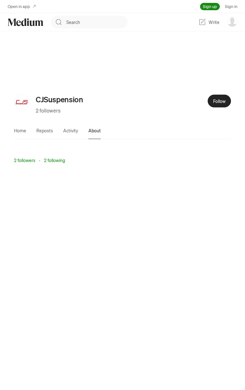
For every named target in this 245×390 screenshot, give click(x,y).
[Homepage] (25, 22)
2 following (54, 160)
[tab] (20, 130)
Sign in (231, 6)
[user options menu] (232, 21)
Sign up (210, 6)
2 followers (48, 110)
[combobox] (97, 22)
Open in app (19, 6)
